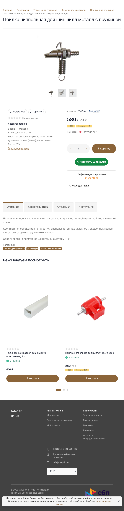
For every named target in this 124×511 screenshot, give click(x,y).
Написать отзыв (30, 118)
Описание (13, 206)
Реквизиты (88, 430)
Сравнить (39, 111)
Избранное (19, 111)
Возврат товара (91, 420)
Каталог (16, 411)
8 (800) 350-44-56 (65, 448)
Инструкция (86, 206)
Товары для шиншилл (50, 249)
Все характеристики (18, 148)
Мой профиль (53, 425)
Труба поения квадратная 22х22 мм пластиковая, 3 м (26, 354)
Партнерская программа (59, 420)
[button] (58, 389)
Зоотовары (32, 249)
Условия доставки (92, 415)
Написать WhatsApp (92, 161)
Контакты (88, 425)
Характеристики (38, 206)
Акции (15, 416)
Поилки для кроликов (14, 249)
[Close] (118, 501)
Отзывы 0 (63, 206)
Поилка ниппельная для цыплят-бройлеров (89, 352)
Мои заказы (53, 415)
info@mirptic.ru (61, 462)
